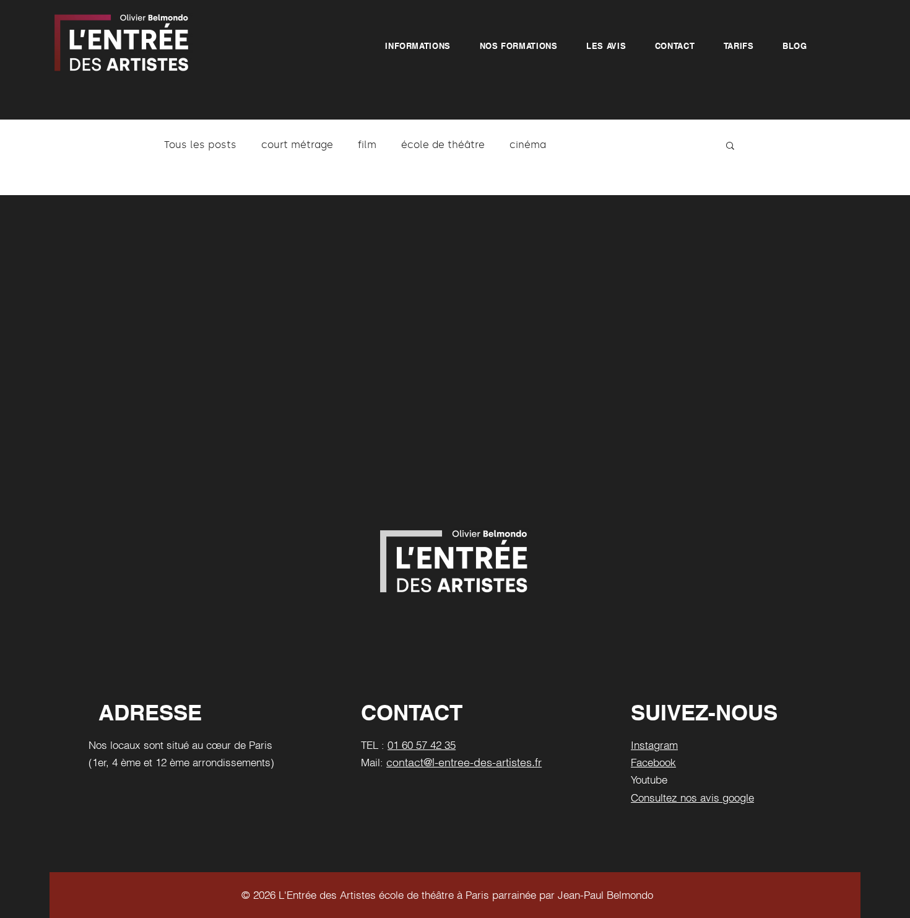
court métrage (297, 145)
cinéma (527, 145)
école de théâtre (443, 145)
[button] (417, 46)
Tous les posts (200, 145)
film (367, 145)
